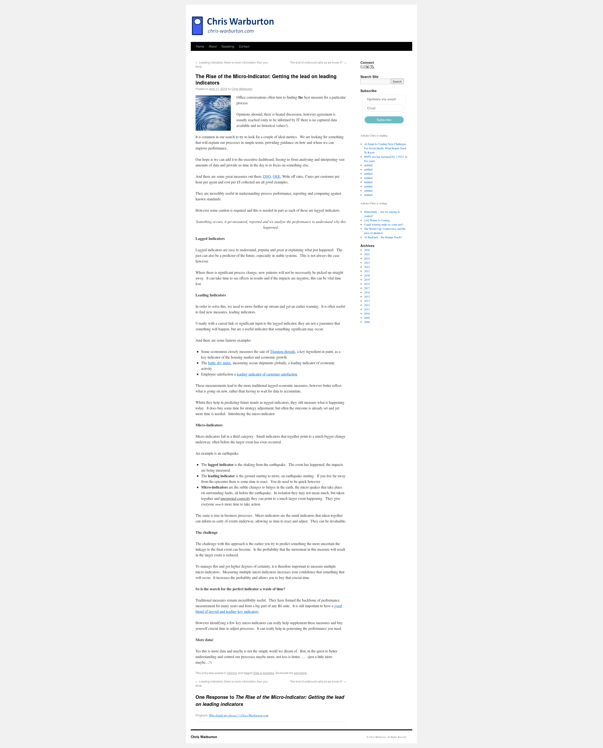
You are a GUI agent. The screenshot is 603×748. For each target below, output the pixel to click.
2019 (367, 279)
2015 (367, 296)
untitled (368, 165)
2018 (367, 284)
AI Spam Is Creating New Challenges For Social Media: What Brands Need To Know (385, 148)
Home (200, 46)
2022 (367, 267)
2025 (367, 254)
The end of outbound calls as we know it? (318, 62)
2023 (367, 262)
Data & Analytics (263, 673)
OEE (276, 176)
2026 (367, 250)
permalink (300, 673)
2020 (367, 275)
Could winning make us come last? (383, 224)
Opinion (232, 673)
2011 (367, 309)
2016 (367, 292)
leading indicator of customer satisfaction (267, 374)
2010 (367, 313)
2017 (367, 288)
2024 (367, 258)
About (213, 46)
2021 (367, 271)
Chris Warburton (242, 89)
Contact (244, 46)
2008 (367, 322)
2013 (367, 301)
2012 (367, 305)
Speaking (227, 46)
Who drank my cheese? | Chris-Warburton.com (238, 715)
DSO (267, 176)
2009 (367, 317)
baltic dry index (219, 362)
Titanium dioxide (282, 351)
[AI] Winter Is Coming (377, 220)
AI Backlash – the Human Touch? (383, 237)
